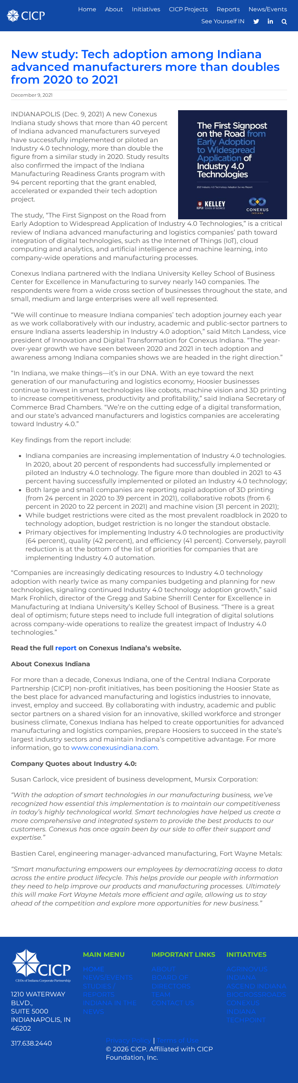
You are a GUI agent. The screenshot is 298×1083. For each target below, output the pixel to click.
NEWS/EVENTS (108, 978)
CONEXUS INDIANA (242, 1007)
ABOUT (164, 969)
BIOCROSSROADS (256, 995)
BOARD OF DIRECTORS (171, 982)
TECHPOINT (246, 1020)
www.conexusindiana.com (114, 748)
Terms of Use (178, 1040)
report (66, 648)
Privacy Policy (128, 1040)
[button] (284, 22)
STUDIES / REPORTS (99, 990)
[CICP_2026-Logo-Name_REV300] (41, 951)
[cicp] (26, 12)
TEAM (161, 995)
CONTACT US (173, 1003)
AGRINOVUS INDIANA (246, 973)
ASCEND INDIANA (256, 986)
